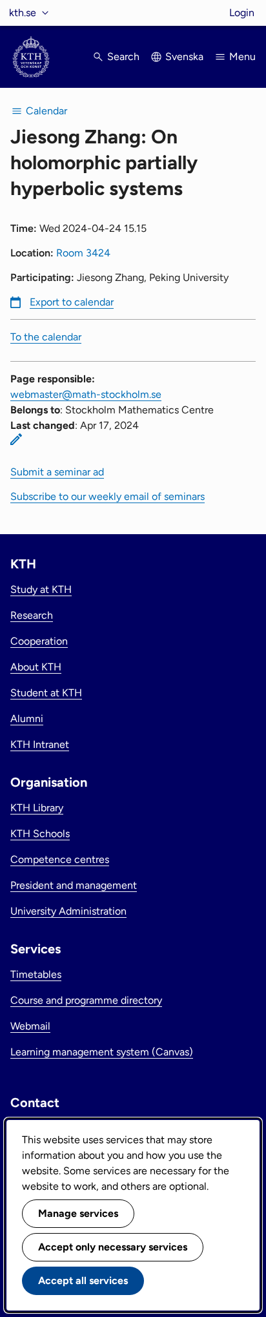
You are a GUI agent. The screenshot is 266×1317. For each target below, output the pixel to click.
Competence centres (59, 859)
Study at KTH (41, 589)
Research (31, 615)
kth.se (22, 12)
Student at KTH (46, 693)
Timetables (35, 974)
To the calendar (45, 337)
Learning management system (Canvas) (101, 1052)
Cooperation (39, 641)
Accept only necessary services (112, 1247)
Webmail (30, 1026)
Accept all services (83, 1280)
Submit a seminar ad (57, 472)
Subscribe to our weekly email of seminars (107, 496)
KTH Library (36, 808)
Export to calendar (72, 302)
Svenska (184, 56)
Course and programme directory (86, 1000)
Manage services (78, 1213)
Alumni (26, 718)
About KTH (35, 667)
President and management (73, 885)
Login (241, 12)
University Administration (68, 911)
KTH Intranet (39, 744)
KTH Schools (40, 833)
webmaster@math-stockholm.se (85, 394)
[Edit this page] (16, 439)
